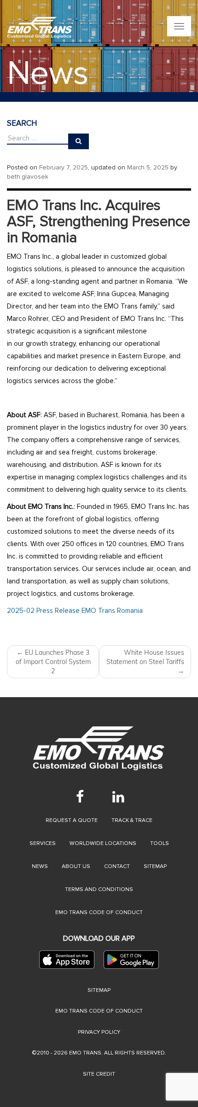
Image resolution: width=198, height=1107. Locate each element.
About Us (76, 866)
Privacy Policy (99, 1032)
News (40, 866)
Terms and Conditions (99, 889)
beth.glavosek (27, 177)
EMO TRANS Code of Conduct (99, 1011)
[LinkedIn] (118, 796)
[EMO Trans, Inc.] (40, 27)
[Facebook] (79, 796)
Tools (159, 843)
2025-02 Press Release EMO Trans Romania (75, 610)
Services (42, 843)
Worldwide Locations (103, 843)
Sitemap (155, 866)
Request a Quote (72, 820)
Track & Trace (131, 820)
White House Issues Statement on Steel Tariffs (145, 661)
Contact (117, 866)
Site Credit (99, 1074)
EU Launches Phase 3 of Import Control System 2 (53, 661)
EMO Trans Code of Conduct (99, 912)
